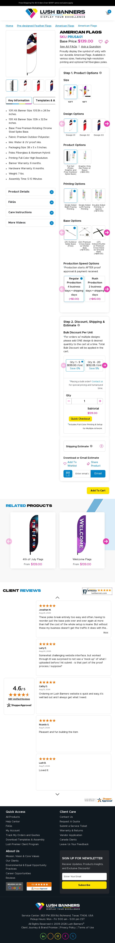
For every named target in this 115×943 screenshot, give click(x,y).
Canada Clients (68, 840)
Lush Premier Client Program (22, 844)
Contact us (97, 382)
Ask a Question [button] (91, 46)
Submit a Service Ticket (73, 826)
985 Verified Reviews (19, 699)
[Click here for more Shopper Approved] (98, 800)
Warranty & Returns (71, 830)
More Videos (16, 222)
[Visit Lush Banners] (57, 905)
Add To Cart (98, 490)
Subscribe (84, 885)
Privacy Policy (68, 927)
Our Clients (12, 861)
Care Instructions (20, 212)
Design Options (73, 114)
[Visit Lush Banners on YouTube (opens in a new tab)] (50, 936)
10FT (70, 102)
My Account (13, 830)
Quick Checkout (80, 419)
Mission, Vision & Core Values (22, 856)
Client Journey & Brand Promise (39, 927)
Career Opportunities (18, 873)
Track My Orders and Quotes (23, 835)
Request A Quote (70, 821)
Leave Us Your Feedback (74, 844)
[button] (100, 42)
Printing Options (74, 184)
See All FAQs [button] (68, 46)
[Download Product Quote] (67, 473)
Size (66, 80)
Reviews (10, 878)
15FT (84, 102)
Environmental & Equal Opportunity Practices (26, 867)
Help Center (13, 821)
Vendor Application (71, 835)
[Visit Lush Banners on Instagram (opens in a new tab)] (58, 936)
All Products (13, 817)
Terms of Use (86, 927)
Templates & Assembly (51, 100)
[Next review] (57, 794)
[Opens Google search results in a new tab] (14, 886)
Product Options (74, 145)
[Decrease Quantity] (69, 401)
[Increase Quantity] (100, 401)
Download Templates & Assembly (25, 840)
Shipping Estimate (77, 446)
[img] (19, 694)
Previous (61, 123)
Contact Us (66, 817)
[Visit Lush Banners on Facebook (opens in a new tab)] (65, 936)
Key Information (18, 100)
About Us (12, 851)
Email (98, 473)
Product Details (18, 191)
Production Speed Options (82, 267)
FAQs (12, 202)
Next (106, 123)
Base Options (72, 220)
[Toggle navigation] (7, 13)
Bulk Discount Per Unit (78, 332)
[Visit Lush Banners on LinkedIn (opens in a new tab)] (43, 936)
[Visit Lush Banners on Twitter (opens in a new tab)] (73, 936)
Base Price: (68, 41)
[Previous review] (57, 597)
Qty (68, 395)
